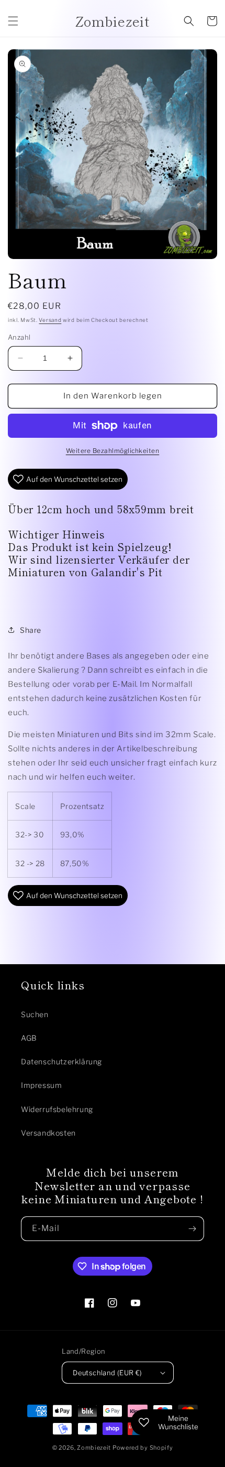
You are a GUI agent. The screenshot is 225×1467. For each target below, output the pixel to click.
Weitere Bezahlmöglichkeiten (113, 451)
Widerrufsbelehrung (57, 1109)
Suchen (35, 1014)
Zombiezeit (94, 1447)
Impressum (41, 1085)
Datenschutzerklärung (61, 1061)
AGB (29, 1037)
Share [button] (30, 629)
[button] (13, 21)
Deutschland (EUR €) (107, 1372)
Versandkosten (48, 1132)
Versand (50, 320)
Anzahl (19, 337)
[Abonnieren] (192, 1228)
